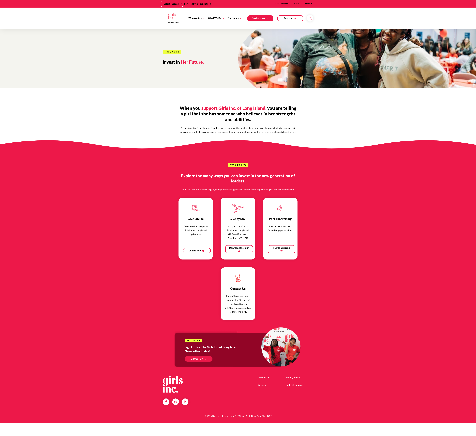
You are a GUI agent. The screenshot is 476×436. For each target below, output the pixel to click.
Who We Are (195, 18)
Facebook (166, 402)
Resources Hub (281, 3)
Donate (288, 18)
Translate (203, 4)
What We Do (214, 18)
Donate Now (195, 250)
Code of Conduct (294, 385)
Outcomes (233, 18)
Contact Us (263, 377)
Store (307, 3)
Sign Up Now (197, 358)
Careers (262, 385)
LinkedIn (185, 402)
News (296, 3)
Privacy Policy (293, 377)
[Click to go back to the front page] (174, 18)
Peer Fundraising (281, 247)
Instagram (176, 402)
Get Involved (259, 18)
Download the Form (239, 247)
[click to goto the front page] (173, 384)
